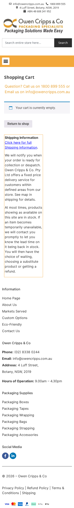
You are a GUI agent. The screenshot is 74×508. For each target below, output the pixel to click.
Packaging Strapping (18, 428)
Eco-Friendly (12, 324)
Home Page (11, 298)
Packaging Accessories (20, 435)
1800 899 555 (53, 86)
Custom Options (14, 318)
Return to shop (18, 124)
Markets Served (14, 311)
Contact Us (11, 331)
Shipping (29, 493)
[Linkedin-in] (13, 456)
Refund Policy (38, 488)
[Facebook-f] (5, 456)
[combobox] (28, 42)
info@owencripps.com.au (47, 92)
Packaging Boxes (15, 402)
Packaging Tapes (15, 408)
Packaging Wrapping (18, 415)
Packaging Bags (14, 422)
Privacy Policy (13, 488)
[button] (5, 61)
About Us (9, 305)
